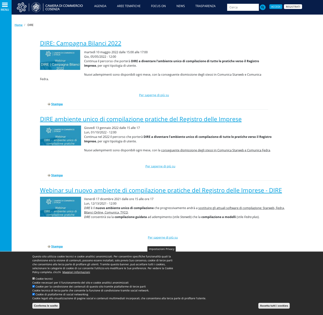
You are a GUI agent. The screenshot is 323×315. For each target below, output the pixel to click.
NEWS (180, 6)
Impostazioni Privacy (161, 249)
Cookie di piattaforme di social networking (62, 294)
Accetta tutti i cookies (274, 305)
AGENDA (100, 6)
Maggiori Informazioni (76, 272)
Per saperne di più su (154, 95)
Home (19, 25)
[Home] (53, 7)
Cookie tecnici (44, 278)
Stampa (57, 104)
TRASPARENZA (205, 6)
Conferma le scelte (46, 305)
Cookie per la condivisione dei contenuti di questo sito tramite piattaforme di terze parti (91, 286)
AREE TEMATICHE (129, 6)
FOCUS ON (158, 6)
